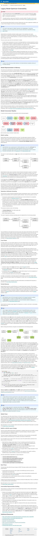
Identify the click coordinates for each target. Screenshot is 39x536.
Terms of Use (20, 530)
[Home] (1, 5)
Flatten (35, 262)
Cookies (28, 529)
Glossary (11, 531)
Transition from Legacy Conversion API (16, 5)
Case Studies (11, 533)
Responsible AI (20, 532)
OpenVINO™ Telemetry (11, 530)
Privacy (28, 530)
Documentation (5, 5)
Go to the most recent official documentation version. (26, 3)
